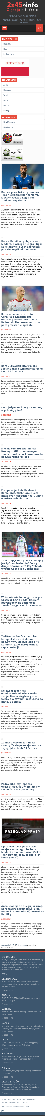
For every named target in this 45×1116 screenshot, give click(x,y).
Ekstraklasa (7, 44)
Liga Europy (8, 127)
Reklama (11, 1100)
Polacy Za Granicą (10, 20)
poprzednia (5, 945)
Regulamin (21, 1100)
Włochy (6, 95)
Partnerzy (31, 1100)
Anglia (5, 85)
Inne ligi (6, 110)
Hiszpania (7, 90)
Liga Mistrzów (9, 122)
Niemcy (6, 100)
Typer (39, 20)
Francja (6, 105)
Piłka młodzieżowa (27, 20)
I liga (5, 49)
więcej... (5, 973)
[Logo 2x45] (22, 6)
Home (4, 1100)
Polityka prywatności (11, 1103)
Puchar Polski (8, 54)
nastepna (23, 945)
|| (22, 22)
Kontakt (25, 1103)
